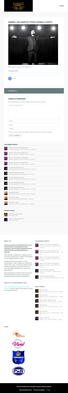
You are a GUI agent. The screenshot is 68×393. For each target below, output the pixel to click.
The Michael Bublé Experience (16, 167)
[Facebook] (46, 389)
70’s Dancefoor (43, 305)
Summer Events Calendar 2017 (16, 218)
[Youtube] (49, 389)
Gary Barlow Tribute (14, 192)
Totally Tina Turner (44, 317)
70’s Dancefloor (44, 290)
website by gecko (46, 386)
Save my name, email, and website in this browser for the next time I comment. (31, 132)
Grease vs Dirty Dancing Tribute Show (18, 147)
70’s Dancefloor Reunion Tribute (48, 300)
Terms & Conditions (39, 390)
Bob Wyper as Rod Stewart (15, 213)
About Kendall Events (25, 390)
